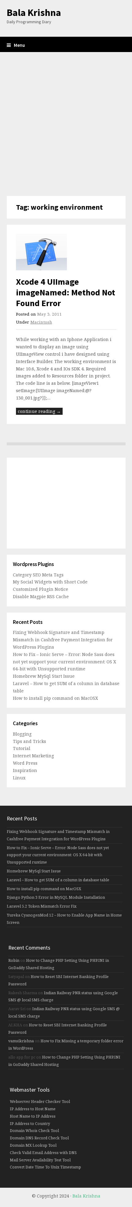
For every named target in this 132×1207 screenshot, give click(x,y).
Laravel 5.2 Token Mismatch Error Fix (41, 906)
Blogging (22, 734)
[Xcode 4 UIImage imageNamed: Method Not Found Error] (66, 252)
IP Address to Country (30, 1123)
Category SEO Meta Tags (38, 575)
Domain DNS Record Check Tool (39, 1138)
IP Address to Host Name (33, 1108)
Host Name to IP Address (33, 1116)
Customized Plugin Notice (40, 589)
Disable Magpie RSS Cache (41, 596)
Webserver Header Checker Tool (40, 1101)
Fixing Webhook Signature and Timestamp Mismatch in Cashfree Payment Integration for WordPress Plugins (63, 639)
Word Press (25, 763)
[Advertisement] (66, 124)
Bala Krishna (34, 12)
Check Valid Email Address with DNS (43, 1152)
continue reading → (39, 411)
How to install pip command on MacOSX (55, 698)
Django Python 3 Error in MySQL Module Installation (56, 897)
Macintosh (41, 322)
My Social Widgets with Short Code (50, 582)
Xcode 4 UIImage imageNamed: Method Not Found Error (65, 292)
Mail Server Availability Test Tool (40, 1160)
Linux (19, 778)
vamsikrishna (21, 1041)
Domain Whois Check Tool (34, 1130)
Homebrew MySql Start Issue (44, 676)
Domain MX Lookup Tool (33, 1145)
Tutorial (21, 748)
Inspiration (25, 770)
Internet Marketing (33, 756)
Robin (13, 960)
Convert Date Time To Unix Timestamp (45, 1167)
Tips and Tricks (29, 741)
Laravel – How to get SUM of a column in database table (58, 880)
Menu (19, 45)
